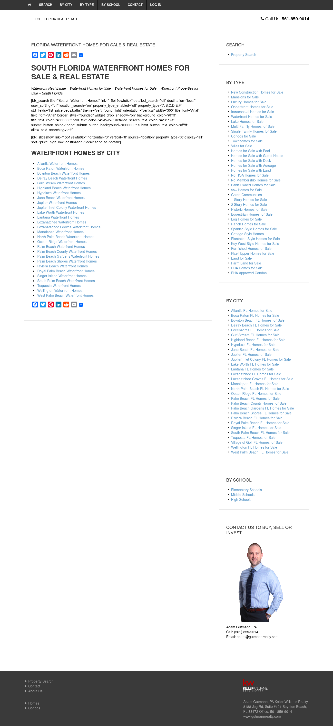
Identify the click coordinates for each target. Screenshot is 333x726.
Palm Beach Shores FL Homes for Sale (261, 412)
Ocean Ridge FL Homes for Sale (256, 393)
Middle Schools (243, 494)
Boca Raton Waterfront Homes (60, 168)
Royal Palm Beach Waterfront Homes (66, 270)
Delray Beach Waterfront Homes (62, 178)
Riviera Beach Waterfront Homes (62, 265)
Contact (135, 5)
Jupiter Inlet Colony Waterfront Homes (66, 207)
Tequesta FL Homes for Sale (253, 437)
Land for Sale (241, 258)
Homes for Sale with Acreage (253, 165)
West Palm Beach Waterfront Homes (65, 295)
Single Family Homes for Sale (254, 131)
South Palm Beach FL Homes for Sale (260, 432)
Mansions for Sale (245, 97)
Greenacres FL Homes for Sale (255, 329)
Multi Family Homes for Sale (252, 126)
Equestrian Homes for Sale (252, 214)
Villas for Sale (241, 145)
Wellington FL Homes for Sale (254, 447)
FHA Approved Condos (249, 272)
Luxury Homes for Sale (248, 101)
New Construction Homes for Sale (257, 92)
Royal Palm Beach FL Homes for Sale (260, 422)
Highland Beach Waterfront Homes (64, 187)
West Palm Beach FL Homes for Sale (259, 452)
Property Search (243, 54)
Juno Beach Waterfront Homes (61, 197)
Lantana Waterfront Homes (58, 217)
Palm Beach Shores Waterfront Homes (67, 261)
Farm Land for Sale (246, 263)
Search (45, 5)
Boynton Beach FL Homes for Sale (257, 320)
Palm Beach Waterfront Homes (61, 246)
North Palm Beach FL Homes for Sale (260, 388)
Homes (33, 703)
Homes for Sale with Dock (251, 160)
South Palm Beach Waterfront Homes (66, 280)
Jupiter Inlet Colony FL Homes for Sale (261, 359)
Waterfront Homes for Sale (251, 116)
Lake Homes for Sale (247, 121)
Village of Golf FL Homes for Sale (257, 442)
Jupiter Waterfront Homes (57, 202)
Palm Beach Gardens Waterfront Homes (68, 256)
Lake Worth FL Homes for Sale (255, 364)
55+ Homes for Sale (246, 189)
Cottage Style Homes (247, 233)
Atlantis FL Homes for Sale (251, 310)
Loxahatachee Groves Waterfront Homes (68, 226)
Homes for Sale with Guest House (257, 155)
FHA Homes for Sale (247, 267)
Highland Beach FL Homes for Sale (258, 339)
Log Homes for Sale (246, 219)
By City (66, 5)
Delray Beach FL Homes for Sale (256, 325)
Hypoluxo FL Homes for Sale (253, 344)
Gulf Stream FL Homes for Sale (255, 334)
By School (110, 5)
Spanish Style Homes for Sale (254, 228)
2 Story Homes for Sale (249, 204)
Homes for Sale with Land (251, 170)
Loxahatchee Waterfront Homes (61, 222)
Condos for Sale (243, 136)
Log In (155, 5)
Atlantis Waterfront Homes (57, 163)
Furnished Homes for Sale (251, 248)
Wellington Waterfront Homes (59, 290)
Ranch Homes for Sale (248, 223)
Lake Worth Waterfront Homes (60, 212)
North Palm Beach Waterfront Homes (65, 236)
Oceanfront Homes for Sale (252, 106)
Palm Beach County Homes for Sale (258, 403)
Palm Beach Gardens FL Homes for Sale (262, 408)
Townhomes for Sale (247, 140)
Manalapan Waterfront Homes (60, 231)
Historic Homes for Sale (249, 209)
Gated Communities (246, 194)
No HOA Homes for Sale (250, 175)
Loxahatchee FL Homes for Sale (256, 373)
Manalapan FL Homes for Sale (254, 383)
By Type (87, 5)
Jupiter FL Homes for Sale (251, 354)
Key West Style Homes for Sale (255, 243)
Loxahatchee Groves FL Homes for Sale (262, 378)
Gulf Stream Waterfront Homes (61, 182)
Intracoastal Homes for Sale (252, 111)
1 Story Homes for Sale (249, 199)
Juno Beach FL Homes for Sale (255, 349)
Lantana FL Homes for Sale (252, 369)
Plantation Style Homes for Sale (255, 238)
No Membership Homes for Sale (256, 180)
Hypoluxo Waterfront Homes (59, 192)
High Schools (241, 499)
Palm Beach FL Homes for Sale (255, 398)
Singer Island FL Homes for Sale (256, 427)
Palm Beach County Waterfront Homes (67, 251)
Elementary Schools (246, 489)
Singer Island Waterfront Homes (62, 275)
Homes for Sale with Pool (250, 150)
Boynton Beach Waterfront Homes (63, 173)
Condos (34, 707)
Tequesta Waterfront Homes (59, 285)
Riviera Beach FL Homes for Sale (257, 417)
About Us (35, 690)
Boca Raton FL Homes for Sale (255, 315)
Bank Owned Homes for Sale (253, 184)
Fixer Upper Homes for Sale (252, 253)
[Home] (29, 5)
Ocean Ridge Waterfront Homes (62, 241)
